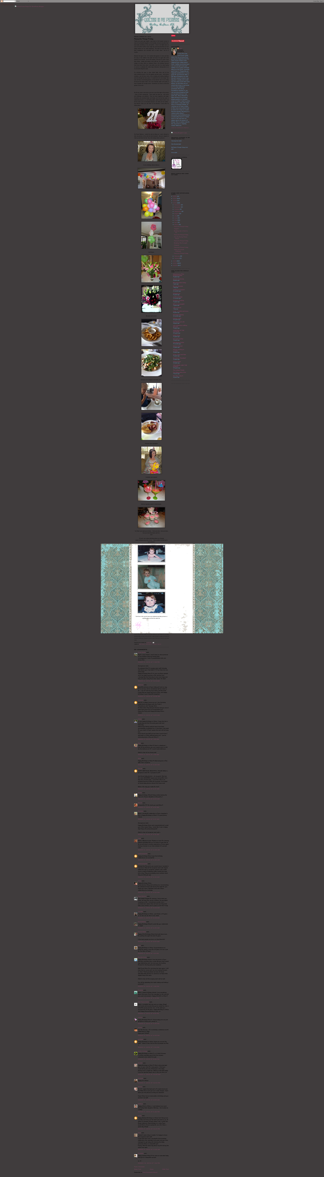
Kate (139, 945)
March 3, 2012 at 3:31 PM (148, 1013)
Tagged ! (176, 228)
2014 (175, 198)
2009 (175, 265)
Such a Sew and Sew (179, 354)
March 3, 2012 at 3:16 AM (148, 807)
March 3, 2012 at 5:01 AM (148, 819)
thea (139, 743)
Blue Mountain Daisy (179, 282)
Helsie (140, 719)
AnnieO (140, 1063)
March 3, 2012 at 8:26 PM (149, 1059)
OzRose (140, 1103)
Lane (139, 838)
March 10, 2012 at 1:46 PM (149, 1163)
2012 (175, 203)
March (176, 224)
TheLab (140, 768)
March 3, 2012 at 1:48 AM (148, 754)
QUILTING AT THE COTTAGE (178, 331)
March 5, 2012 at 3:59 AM (149, 1100)
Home (151, 1169)
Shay (180, 48)
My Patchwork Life (178, 321)
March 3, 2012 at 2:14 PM (148, 998)
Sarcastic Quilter (178, 338)
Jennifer (140, 911)
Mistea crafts (177, 318)
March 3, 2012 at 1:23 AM (148, 739)
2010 (175, 263)
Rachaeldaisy (142, 921)
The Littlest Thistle (178, 370)
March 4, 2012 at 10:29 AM (149, 1074)
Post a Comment (139, 1166)
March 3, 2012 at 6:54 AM (149, 892)
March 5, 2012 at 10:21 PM (149, 1129)
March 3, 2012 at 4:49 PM (148, 1023)
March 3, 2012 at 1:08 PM (148, 986)
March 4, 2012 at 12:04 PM (149, 1083)
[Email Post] (153, 642)
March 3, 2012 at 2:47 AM (148, 789)
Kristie (140, 792)
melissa (140, 1017)
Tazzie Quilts (177, 361)
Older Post (165, 1169)
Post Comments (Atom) (150, 1172)
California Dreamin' (179, 289)
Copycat (176, 245)
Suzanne (140, 811)
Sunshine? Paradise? (179, 358)
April (176, 222)
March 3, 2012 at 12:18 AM (149, 681)
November (177, 207)
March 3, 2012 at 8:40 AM (149, 928)
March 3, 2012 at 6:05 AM (149, 850)
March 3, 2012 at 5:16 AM (148, 834)
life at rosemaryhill (178, 304)
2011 (175, 261)
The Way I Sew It (178, 375)
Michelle (140, 1078)
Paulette (140, 990)
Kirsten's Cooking (178, 300)
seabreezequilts (142, 853)
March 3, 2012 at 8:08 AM (149, 918)
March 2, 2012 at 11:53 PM (149, 662)
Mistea (140, 1027)
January (177, 258)
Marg (139, 881)
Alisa (139, 758)
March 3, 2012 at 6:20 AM (149, 860)
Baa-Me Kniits (142, 957)
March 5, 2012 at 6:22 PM (149, 1111)
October (177, 209)
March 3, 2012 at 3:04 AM (149, 799)
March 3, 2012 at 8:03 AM (149, 907)
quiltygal (140, 1039)
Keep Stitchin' (142, 896)
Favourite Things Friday (153, 644)
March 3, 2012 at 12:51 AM (149, 715)
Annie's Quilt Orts (178, 279)
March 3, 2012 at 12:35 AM (149, 696)
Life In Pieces (177, 307)
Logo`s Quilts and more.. (181, 311)
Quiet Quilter (142, 652)
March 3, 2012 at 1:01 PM (148, 953)
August (176, 213)
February (177, 256)
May (176, 220)
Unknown (140, 684)
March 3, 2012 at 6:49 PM (149, 1035)
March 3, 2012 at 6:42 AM (149, 877)
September (177, 211)
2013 (175, 200)
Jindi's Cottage (142, 1051)
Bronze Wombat (178, 286)
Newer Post (137, 1169)
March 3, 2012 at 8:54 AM (149, 941)
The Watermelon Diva (179, 372)
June (176, 218)
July (175, 215)
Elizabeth (141, 1153)
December (177, 204)
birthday (142, 644)
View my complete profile (180, 127)
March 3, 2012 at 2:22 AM (149, 764)
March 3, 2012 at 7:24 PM (148, 1047)
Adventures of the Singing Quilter (178, 274)
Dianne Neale (142, 931)
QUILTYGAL (176, 335)
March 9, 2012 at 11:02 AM (149, 1149)
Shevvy (140, 1086)
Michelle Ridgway (178, 314)
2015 (175, 196)
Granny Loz (176, 293)
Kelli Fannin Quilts (143, 1002)
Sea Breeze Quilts (178, 342)
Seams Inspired (177, 346)
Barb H (140, 802)
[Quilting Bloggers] (179, 132)
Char (139, 1132)
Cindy (139, 1115)
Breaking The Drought (180, 243)
